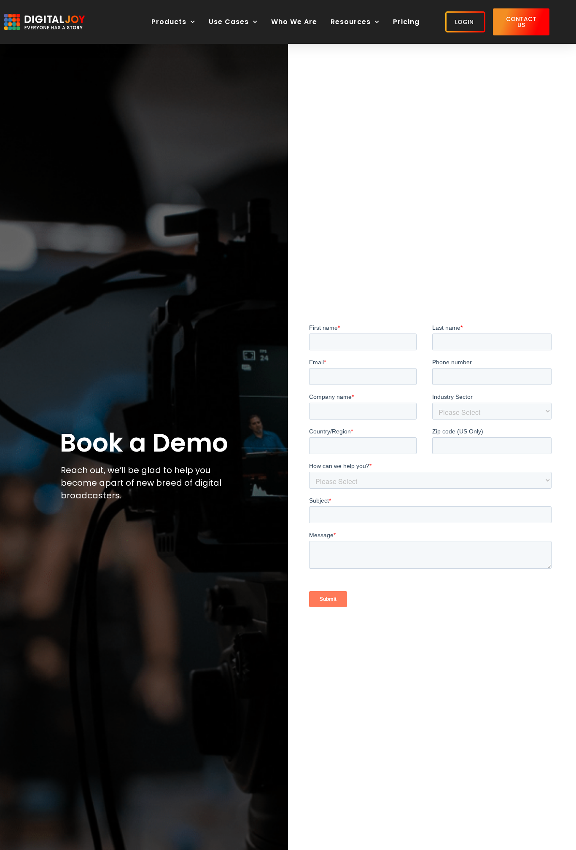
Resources (351, 22)
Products (168, 22)
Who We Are (294, 22)
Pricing (406, 22)
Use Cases (229, 22)
